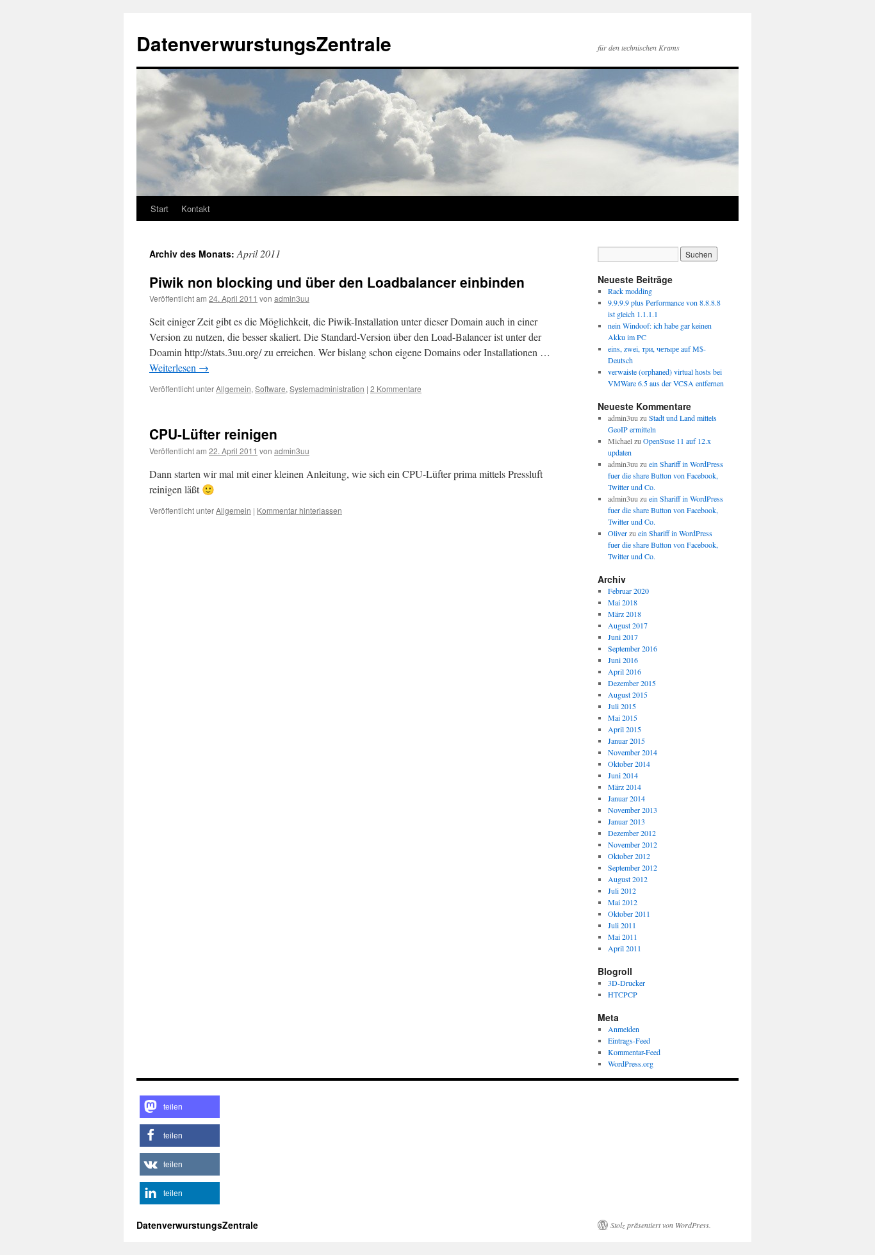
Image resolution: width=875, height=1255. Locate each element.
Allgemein (233, 388)
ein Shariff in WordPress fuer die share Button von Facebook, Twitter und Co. (665, 475)
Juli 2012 (622, 890)
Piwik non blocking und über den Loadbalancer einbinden (337, 281)
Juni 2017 (623, 637)
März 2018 (624, 614)
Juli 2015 (622, 706)
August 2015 (628, 694)
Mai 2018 (622, 602)
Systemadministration (327, 388)
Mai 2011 (622, 936)
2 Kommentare (395, 388)
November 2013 (632, 810)
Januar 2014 (626, 798)
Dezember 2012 (632, 833)
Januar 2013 (626, 821)
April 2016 (624, 671)
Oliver (617, 533)
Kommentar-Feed (634, 1052)
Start (159, 208)
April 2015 (624, 729)
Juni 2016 (623, 660)
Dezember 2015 (632, 683)
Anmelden (623, 1029)
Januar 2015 (626, 740)
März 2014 (624, 787)
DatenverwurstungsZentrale (263, 43)
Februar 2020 (628, 591)
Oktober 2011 (629, 913)
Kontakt (195, 208)
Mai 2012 (622, 902)
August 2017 (628, 625)
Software (270, 388)
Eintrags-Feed (629, 1040)
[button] (180, 1106)
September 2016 (632, 648)
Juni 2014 (623, 775)
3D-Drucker (626, 983)
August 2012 (628, 879)
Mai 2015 (622, 717)
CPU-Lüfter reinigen (213, 433)
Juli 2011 (622, 925)
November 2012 (632, 844)
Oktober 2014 (629, 764)
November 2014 (632, 752)
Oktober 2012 (629, 856)
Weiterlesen (179, 367)
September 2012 (632, 867)
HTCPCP (622, 994)
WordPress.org (630, 1063)
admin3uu (291, 298)
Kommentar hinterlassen (299, 510)
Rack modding (630, 291)
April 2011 (624, 948)
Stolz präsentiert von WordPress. (660, 1225)
